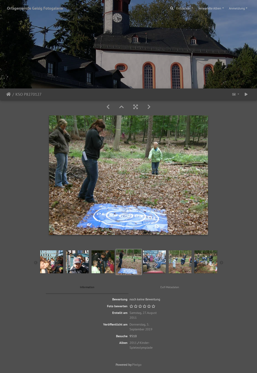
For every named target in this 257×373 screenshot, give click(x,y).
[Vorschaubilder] (121, 107)
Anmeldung (237, 8)
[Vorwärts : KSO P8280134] (149, 107)
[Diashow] (246, 94)
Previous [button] (36, 263)
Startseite (8, 94)
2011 (133, 343)
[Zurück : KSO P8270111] (108, 107)
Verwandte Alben (209, 8)
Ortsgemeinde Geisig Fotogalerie (35, 8)
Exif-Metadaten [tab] (169, 287)
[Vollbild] (135, 107)
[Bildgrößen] (235, 94)
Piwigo (137, 365)
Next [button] (221, 263)
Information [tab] (87, 287)
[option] (51, 262)
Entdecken (183, 8)
